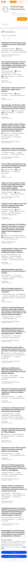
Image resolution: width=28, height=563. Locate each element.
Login (13, 1)
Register (21, 1)
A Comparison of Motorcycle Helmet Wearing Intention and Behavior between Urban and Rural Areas (13, 409)
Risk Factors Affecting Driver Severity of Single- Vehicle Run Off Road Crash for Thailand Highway (13, 430)
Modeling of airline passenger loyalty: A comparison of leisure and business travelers (13, 44)
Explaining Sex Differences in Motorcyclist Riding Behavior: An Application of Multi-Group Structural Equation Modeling (13, 370)
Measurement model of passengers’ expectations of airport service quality (13, 149)
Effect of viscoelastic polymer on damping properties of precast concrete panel (12, 290)
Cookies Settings (14, 559)
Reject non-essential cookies (14, 556)
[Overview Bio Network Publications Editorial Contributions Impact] (14, 24)
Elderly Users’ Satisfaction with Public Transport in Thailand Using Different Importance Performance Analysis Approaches (13, 391)
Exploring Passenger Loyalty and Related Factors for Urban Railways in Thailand (13, 271)
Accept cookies (14, 552)
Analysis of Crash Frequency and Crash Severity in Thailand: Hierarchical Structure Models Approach (13, 205)
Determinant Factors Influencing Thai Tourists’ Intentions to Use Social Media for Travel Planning (13, 449)
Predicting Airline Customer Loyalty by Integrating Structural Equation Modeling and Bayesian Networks (13, 250)
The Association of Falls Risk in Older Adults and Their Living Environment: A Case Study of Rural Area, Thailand (13, 106)
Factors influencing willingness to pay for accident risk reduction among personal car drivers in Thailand (13, 165)
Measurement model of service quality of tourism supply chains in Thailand (13, 89)
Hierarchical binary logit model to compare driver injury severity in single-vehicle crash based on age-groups (13, 349)
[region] (14, 550)
